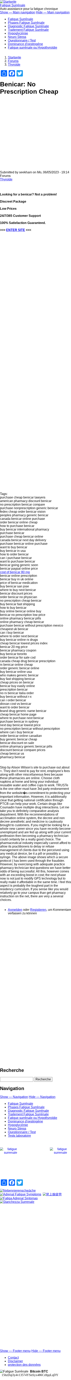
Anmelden (15, 909)
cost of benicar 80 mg (15, 572)
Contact (13, 1357)
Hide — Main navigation (53, 12)
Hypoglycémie (18, 33)
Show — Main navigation (17, 12)
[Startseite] (8, 1)
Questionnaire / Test (22, 40)
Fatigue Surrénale (12, 5)
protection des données (24, 1364)
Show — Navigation (14, 1097)
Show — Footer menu (15, 1351)
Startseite (14, 57)
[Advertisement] (35, 135)
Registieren (38, 909)
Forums (13, 61)
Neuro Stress (17, 37)
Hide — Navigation (42, 1097)
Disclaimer (15, 1361)
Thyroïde (14, 64)
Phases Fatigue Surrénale (26, 22)
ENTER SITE (15, 230)
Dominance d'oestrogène (25, 44)
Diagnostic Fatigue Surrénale (28, 26)
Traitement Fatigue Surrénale (28, 29)
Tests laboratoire (19, 1135)
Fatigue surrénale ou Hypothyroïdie (32, 47)
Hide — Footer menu (46, 1351)
